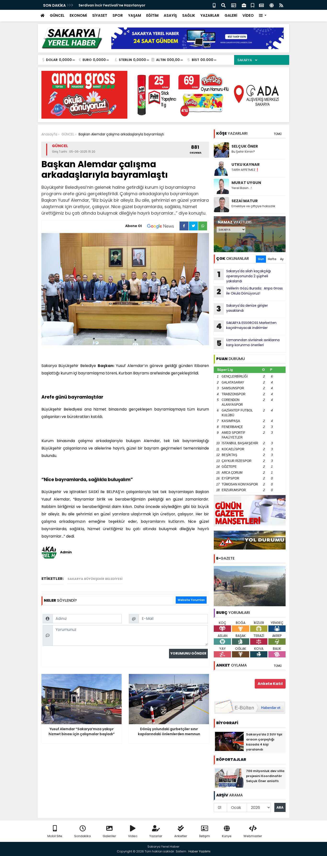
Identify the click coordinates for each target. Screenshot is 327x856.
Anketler (180, 836)
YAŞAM (134, 15)
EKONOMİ (78, 15)
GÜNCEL (57, 15)
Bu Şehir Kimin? (243, 151)
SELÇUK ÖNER (244, 146)
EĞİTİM (152, 15)
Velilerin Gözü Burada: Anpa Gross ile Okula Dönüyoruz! (250, 291)
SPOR (118, 15)
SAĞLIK (188, 15)
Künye (226, 836)
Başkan (105, 365)
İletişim (204, 836)
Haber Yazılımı (199, 851)
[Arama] (223, 5)
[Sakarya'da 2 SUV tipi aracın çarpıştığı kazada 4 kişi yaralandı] (229, 741)
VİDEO (248, 15)
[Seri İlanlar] (252, 5)
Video (132, 836)
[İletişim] (233, 5)
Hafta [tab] (272, 259)
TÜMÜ (278, 134)
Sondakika (82, 836)
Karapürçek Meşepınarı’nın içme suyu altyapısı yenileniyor (129, 5)
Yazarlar (155, 836)
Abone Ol (133, 225)
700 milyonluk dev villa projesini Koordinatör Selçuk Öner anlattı (265, 776)
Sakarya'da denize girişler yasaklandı (242, 308)
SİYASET (99, 15)
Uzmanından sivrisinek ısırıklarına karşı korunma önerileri (248, 343)
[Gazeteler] (261, 5)
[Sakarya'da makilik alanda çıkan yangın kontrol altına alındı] (250, 586)
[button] (262, 15)
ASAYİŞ (170, 15)
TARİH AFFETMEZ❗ (245, 169)
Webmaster (252, 836)
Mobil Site (54, 836)
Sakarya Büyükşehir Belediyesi (95, 579)
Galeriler (109, 836)
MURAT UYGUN (246, 182)
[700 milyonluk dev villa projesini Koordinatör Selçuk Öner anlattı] (229, 777)
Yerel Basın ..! (241, 188)
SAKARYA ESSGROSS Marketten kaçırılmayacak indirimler (246, 325)
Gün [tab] (261, 259)
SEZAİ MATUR (244, 201)
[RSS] (281, 5)
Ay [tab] (282, 259)
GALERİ (231, 15)
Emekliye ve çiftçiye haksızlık (253, 206)
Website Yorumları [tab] (191, 600)
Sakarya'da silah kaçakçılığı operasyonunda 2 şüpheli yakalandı (244, 276)
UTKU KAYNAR (245, 164)
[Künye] (271, 5)
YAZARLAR (209, 15)
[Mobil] (214, 5)
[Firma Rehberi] (243, 5)
